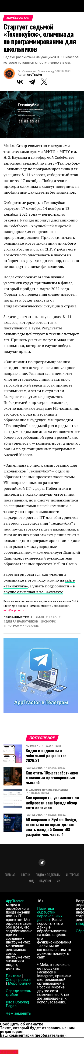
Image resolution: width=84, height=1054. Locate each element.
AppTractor (34, 74)
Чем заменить (18, 1013)
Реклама (13, 976)
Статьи (25, 875)
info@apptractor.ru (15, 610)
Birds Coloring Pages (17, 1004)
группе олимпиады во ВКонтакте (33, 591)
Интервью (72, 875)
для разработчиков (21, 621)
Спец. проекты (19, 979)
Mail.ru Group (48, 617)
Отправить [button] (9, 1052)
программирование (21, 625)
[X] (44, 81)
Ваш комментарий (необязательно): (33, 1035)
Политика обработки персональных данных (50, 914)
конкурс (49, 621)
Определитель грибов (18, 993)
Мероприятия (19, 983)
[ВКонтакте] (19, 81)
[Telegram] (32, 81)
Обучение (45, 881)
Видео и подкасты (48, 875)
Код (31, 881)
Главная (10, 875)
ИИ (58, 881)
